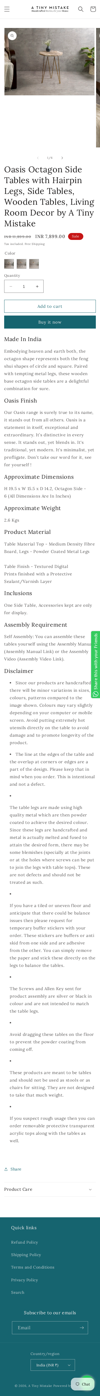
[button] (7, 9)
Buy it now (50, 322)
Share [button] (16, 1169)
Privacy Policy (24, 1279)
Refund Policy (24, 1242)
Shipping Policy (26, 1254)
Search (17, 1292)
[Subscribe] (82, 1327)
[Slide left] (38, 158)
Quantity (12, 275)
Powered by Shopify (69, 1386)
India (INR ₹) (47, 1365)
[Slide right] (62, 158)
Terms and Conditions (32, 1267)
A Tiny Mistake (40, 1386)
